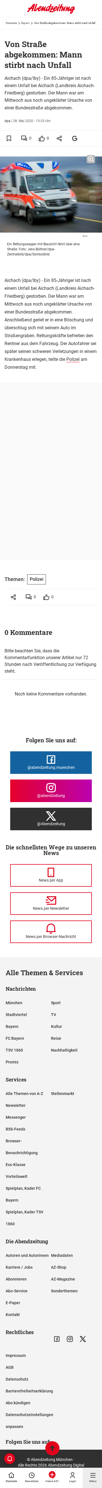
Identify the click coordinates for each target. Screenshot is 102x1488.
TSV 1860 (14, 1050)
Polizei (73, 359)
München (14, 1003)
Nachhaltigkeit (64, 1050)
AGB (10, 1367)
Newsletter (16, 1105)
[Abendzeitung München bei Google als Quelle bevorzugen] (74, 138)
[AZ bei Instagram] (69, 1339)
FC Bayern (15, 1038)
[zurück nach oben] (52, 1449)
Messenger (16, 1117)
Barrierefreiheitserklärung (29, 1391)
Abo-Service (16, 1291)
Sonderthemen (64, 1291)
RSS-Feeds (15, 1129)
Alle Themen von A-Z (24, 1093)
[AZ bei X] (82, 1339)
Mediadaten (62, 1255)
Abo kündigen (18, 1403)
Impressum (16, 1355)
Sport (56, 1003)
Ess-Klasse (16, 1164)
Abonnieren (16, 1279)
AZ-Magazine (63, 1279)
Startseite (11, 23)
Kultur (56, 1026)
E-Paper (13, 1303)
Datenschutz (17, 1379)
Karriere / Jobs (19, 1267)
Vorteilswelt (16, 1176)
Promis (12, 1062)
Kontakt (13, 1314)
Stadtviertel (16, 1014)
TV (53, 1014)
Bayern (25, 23)
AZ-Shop (58, 1267)
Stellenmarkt (62, 1093)
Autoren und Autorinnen (27, 1255)
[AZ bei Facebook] (56, 1339)
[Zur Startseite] (51, 12)
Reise (56, 1038)
